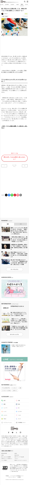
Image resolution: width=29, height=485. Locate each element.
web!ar (15, 453)
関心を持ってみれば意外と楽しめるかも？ (14, 158)
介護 (20, 387)
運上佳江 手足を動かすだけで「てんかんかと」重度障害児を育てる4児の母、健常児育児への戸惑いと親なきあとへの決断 (19, 262)
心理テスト (15, 390)
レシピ (5, 411)
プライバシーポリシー (12, 477)
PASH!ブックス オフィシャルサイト (20, 460)
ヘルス (17, 4)
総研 (4, 400)
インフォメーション (8, 422)
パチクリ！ (16, 458)
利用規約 (7, 475)
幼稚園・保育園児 (5, 16)
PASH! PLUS (16, 455)
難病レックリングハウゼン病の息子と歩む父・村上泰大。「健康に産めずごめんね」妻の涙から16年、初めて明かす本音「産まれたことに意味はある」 (19, 230)
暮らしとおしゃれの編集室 (6, 456)
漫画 (19, 404)
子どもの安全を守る (6, 387)
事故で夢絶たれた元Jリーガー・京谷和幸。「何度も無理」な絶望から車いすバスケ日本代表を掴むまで (19, 254)
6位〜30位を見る (14, 269)
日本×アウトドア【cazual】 (19, 456)
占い (19, 407)
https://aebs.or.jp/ (15, 471)
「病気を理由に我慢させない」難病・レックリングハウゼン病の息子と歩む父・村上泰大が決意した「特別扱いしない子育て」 (19, 239)
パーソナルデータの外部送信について (16, 475)
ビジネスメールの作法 (6, 390)
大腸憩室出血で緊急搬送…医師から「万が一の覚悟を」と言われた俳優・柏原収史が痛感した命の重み (19, 247)
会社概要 (19, 477)
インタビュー (14, 387)
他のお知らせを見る (14, 334)
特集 (19, 400)
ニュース (5, 407)
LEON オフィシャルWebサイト (6, 458)
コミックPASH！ (4, 460)
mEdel (2, 455)
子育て (22, 4)
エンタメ (12, 4)
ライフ (26, 4)
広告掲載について (21, 422)
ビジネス (7, 4)
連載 (4, 404)
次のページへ (25, 165)
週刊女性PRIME (4, 453)
